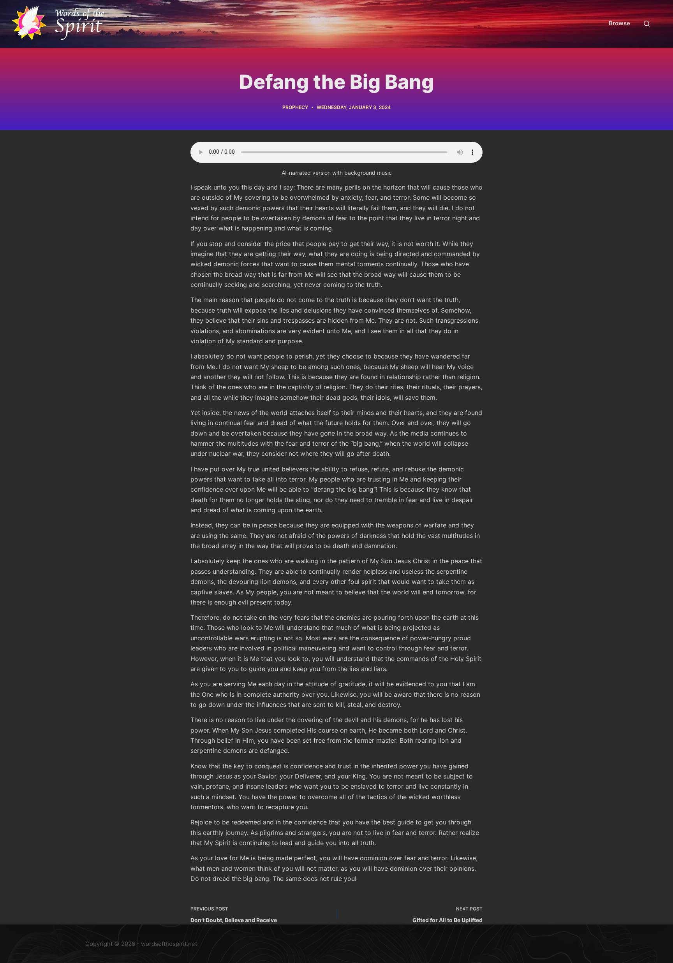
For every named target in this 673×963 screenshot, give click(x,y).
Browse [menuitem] (619, 23)
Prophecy (295, 107)
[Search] (647, 23)
